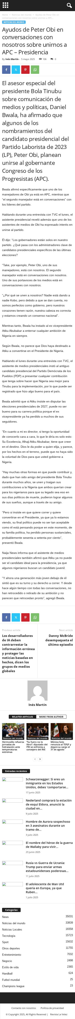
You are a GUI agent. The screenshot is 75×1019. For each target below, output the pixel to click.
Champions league (13, 986)
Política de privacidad (52, 1008)
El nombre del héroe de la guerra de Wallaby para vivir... (49, 845)
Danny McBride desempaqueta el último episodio (59, 640)
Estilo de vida (10, 967)
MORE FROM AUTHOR (51, 716)
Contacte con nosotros (23, 1008)
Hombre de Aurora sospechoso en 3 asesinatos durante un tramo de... (48, 826)
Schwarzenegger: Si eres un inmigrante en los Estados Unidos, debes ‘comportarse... (47, 783)
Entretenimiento (11, 954)
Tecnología (8, 935)
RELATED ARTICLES (22, 716)
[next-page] (40, 759)
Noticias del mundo (21, 14)
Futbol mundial (11, 979)
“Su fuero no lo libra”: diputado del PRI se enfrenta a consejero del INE (37, 745)
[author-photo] (37, 691)
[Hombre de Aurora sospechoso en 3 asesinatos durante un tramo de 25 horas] (12, 827)
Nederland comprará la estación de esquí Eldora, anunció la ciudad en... (49, 804)
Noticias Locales (12, 929)
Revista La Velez (58, 1014)
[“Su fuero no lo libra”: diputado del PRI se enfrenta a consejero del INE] (37, 731)
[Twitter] (16, 69)
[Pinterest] (25, 69)
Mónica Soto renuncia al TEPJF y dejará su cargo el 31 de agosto (61, 745)
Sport (5, 942)
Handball (7, 973)
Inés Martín (12, 59)
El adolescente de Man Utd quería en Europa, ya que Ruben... (45, 888)
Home (5, 14)
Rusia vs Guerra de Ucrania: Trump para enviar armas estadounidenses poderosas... (47, 867)
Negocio (7, 961)
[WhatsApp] (35, 69)
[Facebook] (6, 69)
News (5, 917)
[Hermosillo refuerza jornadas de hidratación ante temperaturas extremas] (13, 731)
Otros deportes (11, 948)
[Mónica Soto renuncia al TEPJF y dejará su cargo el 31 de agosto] (62, 731)
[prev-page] (35, 759)
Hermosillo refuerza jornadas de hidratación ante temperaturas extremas (13, 747)
